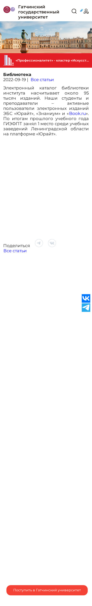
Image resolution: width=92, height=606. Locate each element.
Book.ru (77, 113)
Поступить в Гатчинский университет (47, 590)
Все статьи (42, 79)
